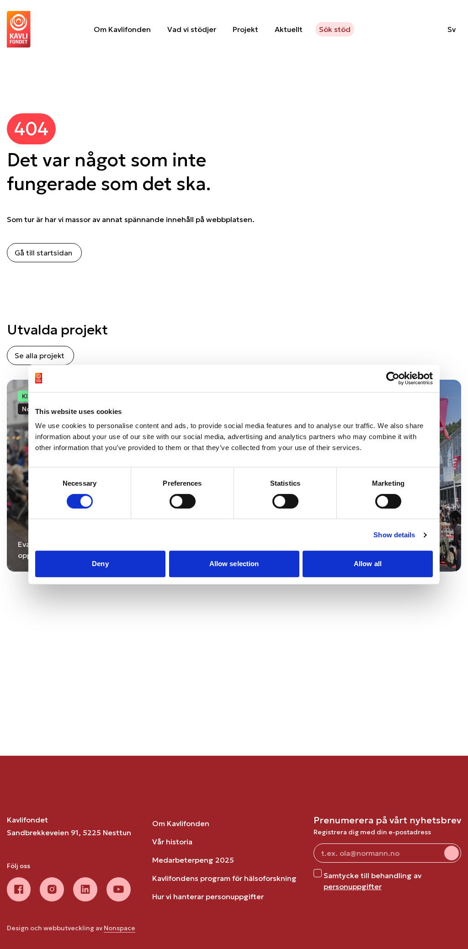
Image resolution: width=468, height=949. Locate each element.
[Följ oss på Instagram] (52, 889)
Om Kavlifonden (122, 29)
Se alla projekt (39, 355)
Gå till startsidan (43, 252)
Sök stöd (335, 29)
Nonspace (119, 928)
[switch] (183, 501)
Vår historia (172, 841)
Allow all (368, 563)
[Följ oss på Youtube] (118, 889)
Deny (100, 563)
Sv (451, 29)
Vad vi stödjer (191, 29)
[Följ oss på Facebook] (19, 889)
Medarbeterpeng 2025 (193, 859)
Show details (394, 535)
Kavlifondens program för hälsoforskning (224, 878)
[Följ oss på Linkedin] (85, 889)
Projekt (245, 29)
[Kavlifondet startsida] (19, 29)
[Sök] (417, 29)
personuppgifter (353, 886)
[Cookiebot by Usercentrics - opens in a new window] (393, 378)
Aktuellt (289, 29)
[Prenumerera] (451, 853)
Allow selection (234, 563)
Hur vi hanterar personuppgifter (208, 896)
